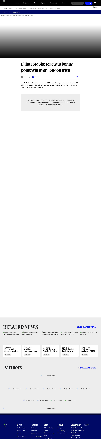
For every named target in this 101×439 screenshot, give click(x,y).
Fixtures (34, 428)
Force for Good (77, 438)
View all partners (87, 368)
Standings (35, 433)
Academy (21, 431)
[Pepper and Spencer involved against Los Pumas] (12, 344)
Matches (16, 12)
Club (19, 433)
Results (34, 431)
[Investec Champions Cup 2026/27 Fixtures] (31, 344)
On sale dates (36, 436)
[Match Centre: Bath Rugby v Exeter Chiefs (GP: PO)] (70, 344)
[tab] (17, 3)
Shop (86, 425)
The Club (48, 436)
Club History (49, 428)
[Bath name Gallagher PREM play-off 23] (89, 344)
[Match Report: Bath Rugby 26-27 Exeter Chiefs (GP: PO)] (50, 344)
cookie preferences (55, 105)
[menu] (95, 3)
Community (21, 436)
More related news (86, 327)
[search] (73, 3)
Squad (60, 425)
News (5, 12)
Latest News (22, 428)
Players (61, 428)
